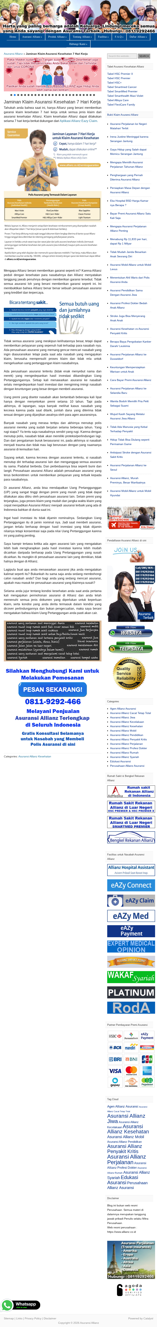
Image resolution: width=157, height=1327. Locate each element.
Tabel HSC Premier (118, 78)
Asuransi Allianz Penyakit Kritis (128, 739)
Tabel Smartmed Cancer (122, 87)
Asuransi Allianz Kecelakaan (127, 721)
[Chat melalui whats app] (52, 749)
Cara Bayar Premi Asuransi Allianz (130, 380)
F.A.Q (119, 36)
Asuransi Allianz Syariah (124, 757)
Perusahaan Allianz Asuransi (127, 765)
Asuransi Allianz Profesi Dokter (128, 748)
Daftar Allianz (138, 36)
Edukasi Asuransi (120, 761)
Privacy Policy (33, 1318)
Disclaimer (50, 1318)
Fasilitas (103, 36)
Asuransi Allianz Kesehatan (34, 756)
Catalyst (148, 1318)
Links (19, 1318)
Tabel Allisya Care (118, 100)
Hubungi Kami (78, 44)
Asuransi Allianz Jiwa (122, 717)
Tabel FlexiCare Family (121, 104)
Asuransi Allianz (78, 16)
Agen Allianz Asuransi (123, 708)
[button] (52, 74)
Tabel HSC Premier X (120, 73)
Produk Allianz (57, 36)
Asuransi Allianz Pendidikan (126, 735)
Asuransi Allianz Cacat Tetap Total (130, 713)
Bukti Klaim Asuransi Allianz (122, 114)
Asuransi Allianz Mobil (123, 730)
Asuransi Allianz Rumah (124, 752)
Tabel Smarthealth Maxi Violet (125, 95)
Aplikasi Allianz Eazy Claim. (79, 121)
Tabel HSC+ (114, 82)
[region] (52, 77)
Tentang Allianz (82, 36)
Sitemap (9, 1318)
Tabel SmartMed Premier (122, 91)
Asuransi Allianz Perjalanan (126, 743)
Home (13, 36)
